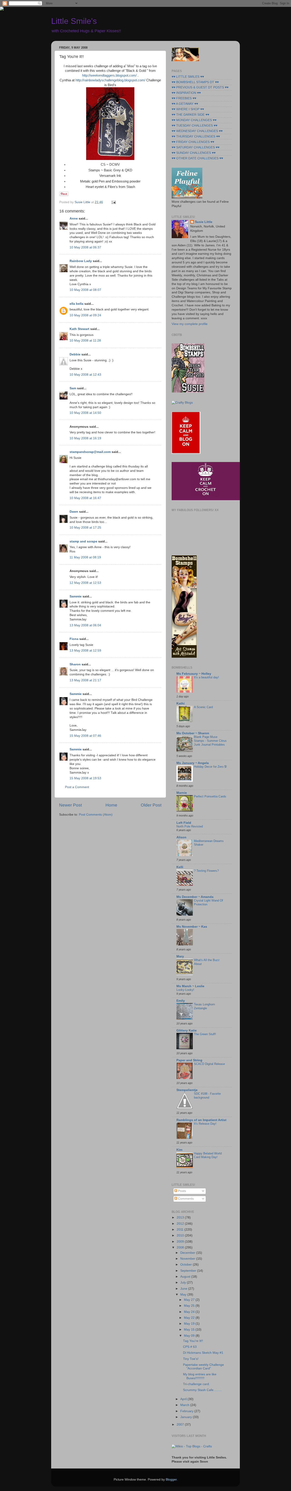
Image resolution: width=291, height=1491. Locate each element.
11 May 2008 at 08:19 (85, 557)
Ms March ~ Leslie (190, 986)
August (185, 1276)
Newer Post (70, 805)
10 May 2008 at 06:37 (85, 247)
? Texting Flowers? (206, 870)
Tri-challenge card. (196, 1384)
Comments (185, 1198)
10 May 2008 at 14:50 (85, 413)
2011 (180, 1229)
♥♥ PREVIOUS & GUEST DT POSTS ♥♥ (200, 87)
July (183, 1282)
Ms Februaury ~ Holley (193, 673)
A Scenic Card (203, 707)
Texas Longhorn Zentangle (204, 1006)
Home (111, 805)
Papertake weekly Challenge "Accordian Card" (203, 1366)
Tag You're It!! (193, 1341)
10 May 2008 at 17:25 (85, 527)
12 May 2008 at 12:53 (85, 582)
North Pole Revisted (189, 826)
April (184, 1399)
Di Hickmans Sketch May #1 (203, 1352)
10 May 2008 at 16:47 (85, 498)
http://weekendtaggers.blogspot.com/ (109, 75)
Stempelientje (187, 1090)
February (187, 1411)
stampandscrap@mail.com (90, 452)
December (188, 1252)
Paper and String (189, 1060)
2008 (181, 1247)
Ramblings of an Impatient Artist (201, 1120)
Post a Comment (77, 787)
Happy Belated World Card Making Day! (208, 1155)
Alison (181, 837)
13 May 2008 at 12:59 (85, 650)
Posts (181, 1191)
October (186, 1264)
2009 (181, 1241)
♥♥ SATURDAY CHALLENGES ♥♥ (195, 147)
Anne (74, 218)
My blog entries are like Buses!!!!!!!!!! (199, 1376)
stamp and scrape (83, 541)
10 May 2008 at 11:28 (85, 340)
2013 (181, 1217)
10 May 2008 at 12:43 (85, 374)
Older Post (151, 805)
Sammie (76, 596)
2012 (181, 1223)
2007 (181, 1424)
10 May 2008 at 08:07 (85, 290)
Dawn (74, 511)
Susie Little (203, 222)
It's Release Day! (205, 1123)
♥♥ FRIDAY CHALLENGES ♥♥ (193, 142)
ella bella (76, 303)
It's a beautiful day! (206, 677)
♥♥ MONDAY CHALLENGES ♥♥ (194, 120)
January (186, 1417)
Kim (179, 1149)
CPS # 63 (190, 1347)
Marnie (181, 792)
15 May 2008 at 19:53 (85, 778)
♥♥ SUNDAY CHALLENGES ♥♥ (194, 153)
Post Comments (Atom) (96, 814)
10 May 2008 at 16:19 (85, 438)
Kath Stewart (79, 329)
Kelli (179, 867)
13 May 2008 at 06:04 (85, 625)
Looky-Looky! (185, 990)
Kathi (180, 703)
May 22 (190, 1317)
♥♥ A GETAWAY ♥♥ (185, 103)
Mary (180, 956)
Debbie (75, 354)
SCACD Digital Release (209, 1064)
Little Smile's (74, 21)
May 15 (190, 1329)
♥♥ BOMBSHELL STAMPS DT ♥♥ (195, 82)
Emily (180, 1000)
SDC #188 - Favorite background (207, 1095)
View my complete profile (190, 324)
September (188, 1270)
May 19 (190, 1323)
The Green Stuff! (205, 1034)
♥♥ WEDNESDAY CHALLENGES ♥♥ (197, 131)
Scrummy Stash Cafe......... (202, 1390)
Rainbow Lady (81, 261)
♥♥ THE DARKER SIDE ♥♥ (190, 114)
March (185, 1405)
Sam (73, 388)
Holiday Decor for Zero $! (210, 766)
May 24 (190, 1312)
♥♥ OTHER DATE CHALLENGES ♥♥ (197, 158)
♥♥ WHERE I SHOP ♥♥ (188, 109)
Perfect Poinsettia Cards (210, 796)
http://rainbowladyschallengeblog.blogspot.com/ (110, 80)
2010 (181, 1235)
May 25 (190, 1305)
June (184, 1288)
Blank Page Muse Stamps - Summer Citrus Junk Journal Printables (210, 740)
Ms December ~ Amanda (194, 897)
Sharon (75, 664)
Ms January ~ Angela (192, 763)
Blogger (171, 1479)
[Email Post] (113, 202)
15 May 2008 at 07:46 (85, 735)
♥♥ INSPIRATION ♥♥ (186, 93)
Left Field (183, 822)
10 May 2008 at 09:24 (85, 315)
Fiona (74, 639)
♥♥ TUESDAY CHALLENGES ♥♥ (194, 125)
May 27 (190, 1299)
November (188, 1258)
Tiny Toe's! (190, 1359)
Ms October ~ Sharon (192, 733)
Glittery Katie (186, 1030)
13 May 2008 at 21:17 (85, 680)
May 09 (190, 1335)
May (183, 1294)
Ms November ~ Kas (191, 926)
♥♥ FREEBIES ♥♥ (184, 98)
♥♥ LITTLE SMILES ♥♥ (188, 76)
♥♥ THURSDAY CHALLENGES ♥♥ (196, 136)
